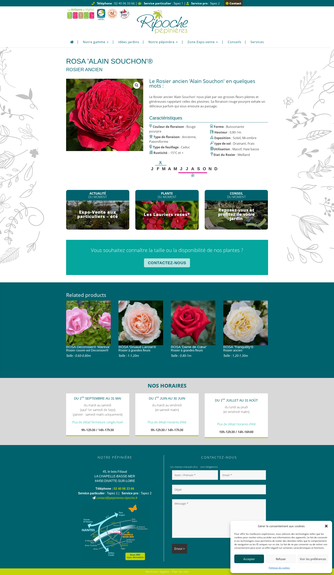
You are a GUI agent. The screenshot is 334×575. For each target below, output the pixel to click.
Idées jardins (128, 42)
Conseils (234, 42)
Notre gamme (94, 42)
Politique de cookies (279, 567)
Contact (235, 3)
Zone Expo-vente (201, 42)
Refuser (281, 559)
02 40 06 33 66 (124, 488)
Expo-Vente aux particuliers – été (97, 214)
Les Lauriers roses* (167, 214)
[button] (326, 526)
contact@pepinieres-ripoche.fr (116, 498)
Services (257, 42)
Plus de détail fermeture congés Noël (97, 422)
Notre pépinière (161, 42)
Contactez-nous (167, 263)
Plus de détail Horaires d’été (167, 422)
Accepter (249, 559)
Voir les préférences (313, 559)
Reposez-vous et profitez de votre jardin (236, 214)
